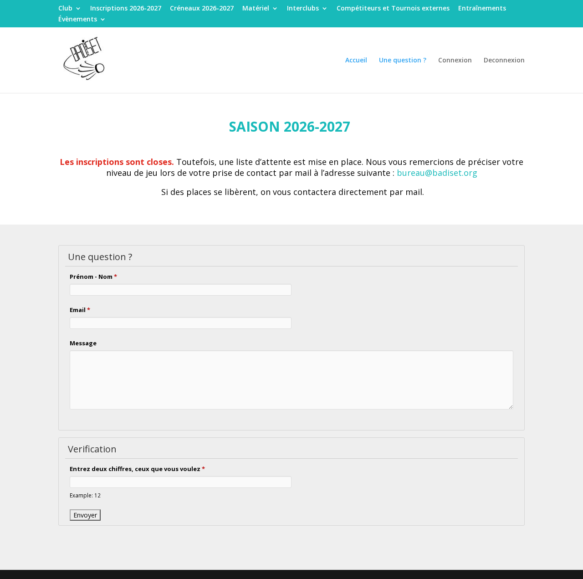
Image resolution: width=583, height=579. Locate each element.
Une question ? (402, 60)
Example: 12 (85, 495)
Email (80, 310)
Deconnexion (504, 60)
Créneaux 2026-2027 (202, 8)
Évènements (77, 19)
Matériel (255, 8)
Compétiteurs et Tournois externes (393, 8)
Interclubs (303, 8)
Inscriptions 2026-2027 (125, 8)
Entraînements (482, 8)
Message (83, 343)
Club (65, 8)
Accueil (356, 60)
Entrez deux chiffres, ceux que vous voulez (137, 469)
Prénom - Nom (93, 276)
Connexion (455, 60)
